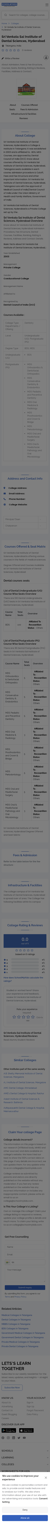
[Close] (45, 710)
